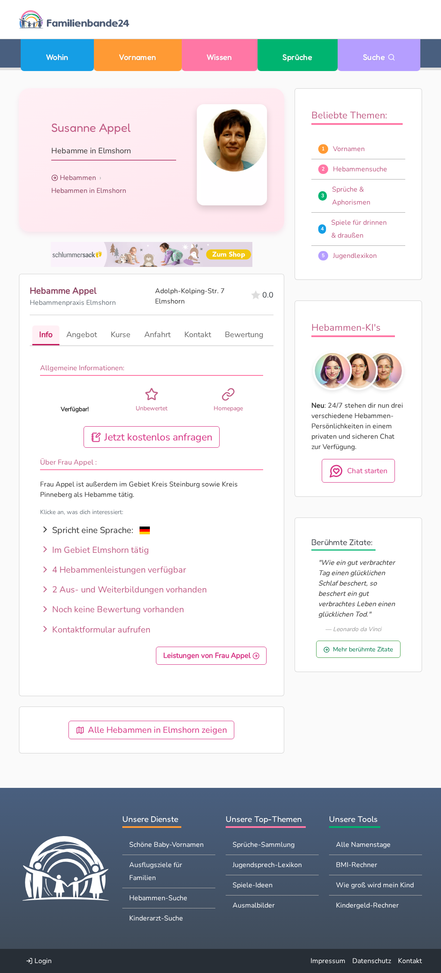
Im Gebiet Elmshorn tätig (99, 550)
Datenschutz (371, 961)
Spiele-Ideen (253, 885)
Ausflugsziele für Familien (155, 871)
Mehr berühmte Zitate (363, 649)
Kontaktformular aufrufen (100, 629)
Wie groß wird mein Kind (375, 885)
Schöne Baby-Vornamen (166, 844)
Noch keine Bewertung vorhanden (117, 609)
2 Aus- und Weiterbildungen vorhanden (128, 589)
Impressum (328, 961)
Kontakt (410, 961)
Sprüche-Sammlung (264, 844)
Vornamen (137, 57)
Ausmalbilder (254, 905)
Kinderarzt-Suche (156, 918)
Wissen (219, 57)
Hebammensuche (360, 169)
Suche (375, 57)
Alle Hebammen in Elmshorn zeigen (157, 730)
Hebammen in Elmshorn (88, 190)
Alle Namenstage (363, 844)
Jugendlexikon (355, 255)
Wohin (57, 57)
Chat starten (367, 471)
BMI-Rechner (356, 865)
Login (42, 961)
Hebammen (78, 178)
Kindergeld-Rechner (367, 905)
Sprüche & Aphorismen (351, 196)
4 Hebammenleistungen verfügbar (118, 570)
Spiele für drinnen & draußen (359, 229)
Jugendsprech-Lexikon (267, 865)
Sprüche (297, 57)
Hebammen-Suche (158, 898)
